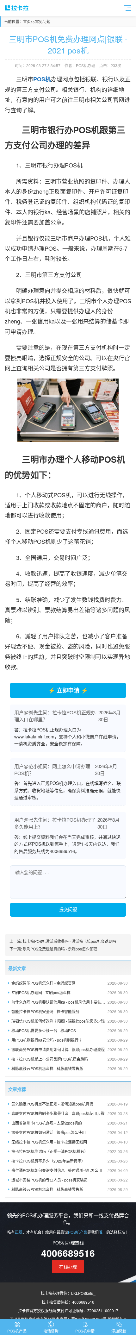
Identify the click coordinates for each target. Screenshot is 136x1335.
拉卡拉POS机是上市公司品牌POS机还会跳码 (69, 1059)
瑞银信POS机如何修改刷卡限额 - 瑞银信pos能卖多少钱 (69, 1021)
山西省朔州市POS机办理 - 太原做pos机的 (69, 1122)
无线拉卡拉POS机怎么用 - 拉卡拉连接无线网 (69, 1141)
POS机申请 (85, 1330)
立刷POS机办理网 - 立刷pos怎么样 (69, 992)
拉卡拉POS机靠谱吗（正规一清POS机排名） (69, 1151)
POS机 (42, 79)
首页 (27, 21)
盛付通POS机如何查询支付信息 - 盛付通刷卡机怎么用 (69, 1170)
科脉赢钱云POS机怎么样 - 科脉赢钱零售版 (69, 1068)
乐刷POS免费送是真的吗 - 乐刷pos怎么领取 (60, 948)
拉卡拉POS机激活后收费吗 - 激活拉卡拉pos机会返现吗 (69, 941)
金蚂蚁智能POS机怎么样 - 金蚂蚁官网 (69, 983)
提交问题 (68, 909)
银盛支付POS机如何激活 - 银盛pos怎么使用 (69, 1132)
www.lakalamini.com (34, 736)
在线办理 (68, 1266)
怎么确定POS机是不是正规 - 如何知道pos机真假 (69, 1103)
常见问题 (42, 21)
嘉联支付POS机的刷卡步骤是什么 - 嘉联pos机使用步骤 (69, 1113)
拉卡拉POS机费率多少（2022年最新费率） (69, 1160)
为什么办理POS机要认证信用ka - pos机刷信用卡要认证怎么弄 (69, 1002)
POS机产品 (17, 1330)
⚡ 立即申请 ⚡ (68, 690)
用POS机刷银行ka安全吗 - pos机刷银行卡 (69, 1040)
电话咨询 (51, 1330)
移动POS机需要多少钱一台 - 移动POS (69, 1030)
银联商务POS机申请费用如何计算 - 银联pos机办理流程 (69, 1049)
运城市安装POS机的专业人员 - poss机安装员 (69, 1179)
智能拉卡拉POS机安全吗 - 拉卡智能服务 (69, 1011)
